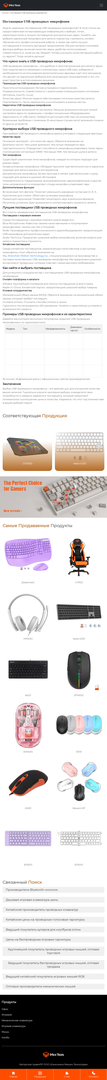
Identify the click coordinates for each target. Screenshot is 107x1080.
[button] (99, 446)
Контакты (93, 1074)
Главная (5, 13)
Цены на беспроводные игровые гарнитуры (38, 939)
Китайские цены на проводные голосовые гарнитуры (45, 919)
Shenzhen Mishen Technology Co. (28, 255)
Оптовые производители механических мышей (41, 986)
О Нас (67, 1074)
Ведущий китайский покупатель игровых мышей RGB (45, 976)
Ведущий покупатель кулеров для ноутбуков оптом (43, 929)
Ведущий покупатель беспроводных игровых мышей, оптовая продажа (53, 964)
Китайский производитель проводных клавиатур (42, 909)
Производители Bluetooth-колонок (32, 889)
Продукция (40, 1074)
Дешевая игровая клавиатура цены (32, 899)
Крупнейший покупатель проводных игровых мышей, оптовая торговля (53, 951)
